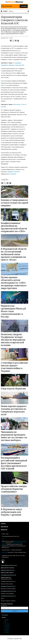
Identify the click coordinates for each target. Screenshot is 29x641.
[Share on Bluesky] (18, 41)
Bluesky (6, 619)
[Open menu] (1, 11)
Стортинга (12, 174)
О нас (3, 538)
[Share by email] (15, 41)
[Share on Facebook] (11, 41)
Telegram (7, 628)
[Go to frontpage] (14, 2)
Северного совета (13, 171)
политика (5, 179)
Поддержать (5, 552)
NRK (2, 85)
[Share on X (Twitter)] (13, 41)
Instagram (7, 625)
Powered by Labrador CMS (14, 638)
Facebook (7, 623)
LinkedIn (7, 630)
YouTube (7, 632)
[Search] (28, 11)
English (5, 11)
